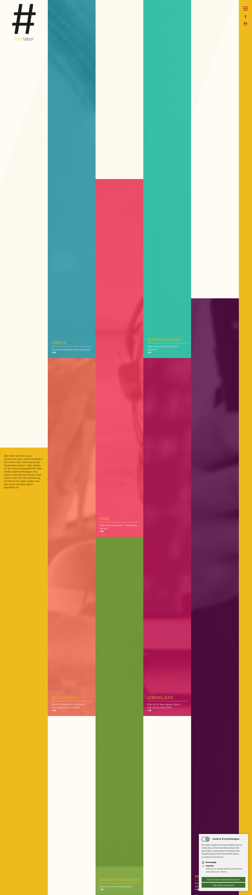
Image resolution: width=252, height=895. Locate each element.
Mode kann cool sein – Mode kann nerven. (118, 523)
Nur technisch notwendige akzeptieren (223, 879)
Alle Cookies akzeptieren (223, 885)
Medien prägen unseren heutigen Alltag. (214, 881)
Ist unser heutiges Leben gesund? (71, 345)
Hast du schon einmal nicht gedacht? (164, 344)
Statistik (210, 866)
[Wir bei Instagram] (245, 24)
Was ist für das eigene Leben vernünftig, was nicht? (163, 702)
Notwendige (211, 862)
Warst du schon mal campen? (119, 882)
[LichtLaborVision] (24, 39)
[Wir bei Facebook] (245, 17)
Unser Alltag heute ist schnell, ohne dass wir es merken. (69, 702)
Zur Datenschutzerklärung (212, 856)
